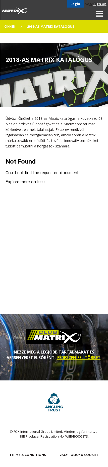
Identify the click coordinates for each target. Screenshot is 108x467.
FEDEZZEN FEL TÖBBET (78, 357)
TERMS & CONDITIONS (28, 454)
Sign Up (99, 4)
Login (75, 4)
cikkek (9, 26)
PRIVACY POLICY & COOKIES (76, 454)
